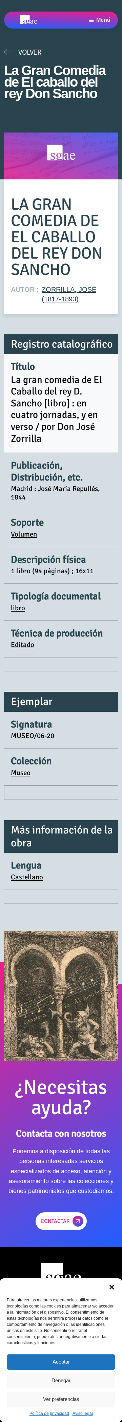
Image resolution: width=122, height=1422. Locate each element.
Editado (22, 644)
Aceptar (61, 1362)
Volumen (24, 534)
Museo (20, 772)
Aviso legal (83, 1413)
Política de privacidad (49, 1413)
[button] (111, 1286)
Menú (103, 20)
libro (18, 607)
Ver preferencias (61, 1399)
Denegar (61, 1380)
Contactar (55, 1221)
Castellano (27, 877)
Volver (29, 52)
